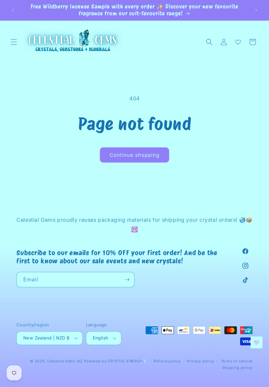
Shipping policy (237, 367)
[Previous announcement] (13, 10)
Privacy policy (200, 361)
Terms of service (237, 361)
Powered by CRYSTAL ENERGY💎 (115, 361)
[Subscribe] (127, 279)
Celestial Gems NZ (65, 361)
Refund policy (167, 361)
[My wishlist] (238, 42)
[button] (14, 42)
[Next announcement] (256, 10)
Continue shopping (134, 155)
